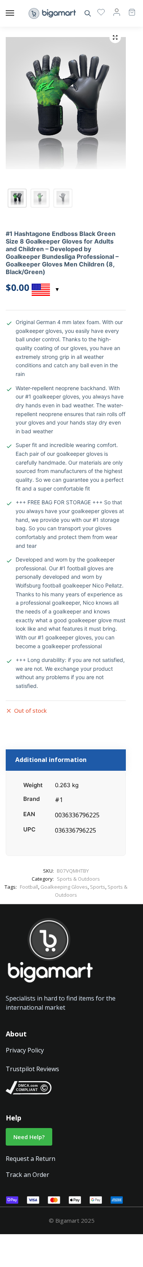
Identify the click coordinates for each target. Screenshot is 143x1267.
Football (29, 886)
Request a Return (30, 1158)
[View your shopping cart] (128, 8)
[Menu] (17, 13)
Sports (97, 886)
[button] (115, 37)
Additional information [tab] (51, 759)
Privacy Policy (25, 1050)
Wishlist (101, 11)
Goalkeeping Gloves (64, 886)
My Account (117, 11)
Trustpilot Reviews (32, 1069)
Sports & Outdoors (78, 878)
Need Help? (29, 1137)
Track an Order (27, 1174)
